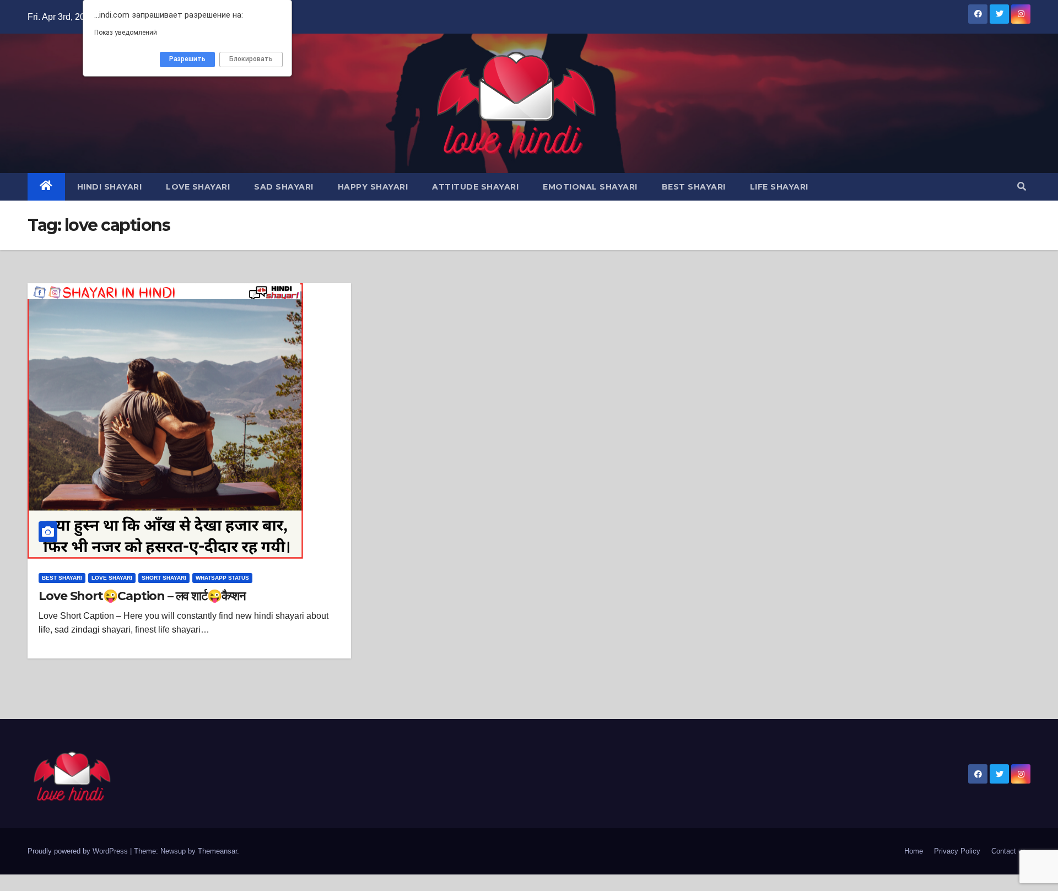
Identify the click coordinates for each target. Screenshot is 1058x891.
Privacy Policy (957, 851)
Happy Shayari (373, 187)
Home (913, 851)
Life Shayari (779, 187)
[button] (1021, 186)
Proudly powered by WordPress (79, 851)
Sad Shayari (284, 187)
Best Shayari (694, 187)
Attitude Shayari (475, 187)
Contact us (1008, 851)
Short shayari (164, 578)
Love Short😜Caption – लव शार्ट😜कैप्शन (142, 595)
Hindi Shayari (109, 187)
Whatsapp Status (222, 578)
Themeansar (217, 851)
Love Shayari (198, 187)
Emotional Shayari (590, 187)
